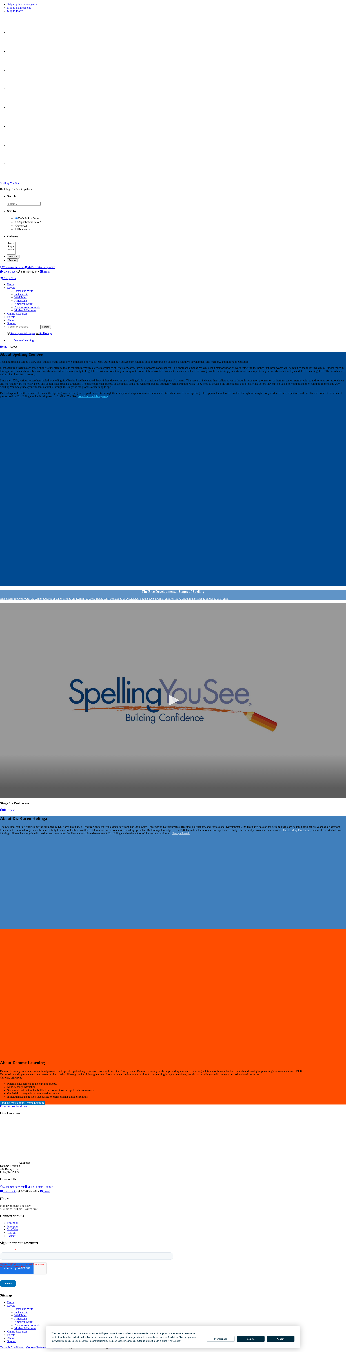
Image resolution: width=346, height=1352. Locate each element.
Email (46, 271)
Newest (22, 225)
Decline (250, 1339)
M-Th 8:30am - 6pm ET (41, 267)
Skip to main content (19, 7)
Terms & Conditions (12, 1347)
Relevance (24, 229)
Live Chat (9, 271)
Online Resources (17, 1331)
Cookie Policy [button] (101, 1341)
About (10, 1338)
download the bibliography (93, 396)
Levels (11, 1305)
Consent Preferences (38, 1347)
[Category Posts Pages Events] (11, 253)
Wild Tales (20, 1315)
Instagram (12, 1226)
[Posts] (11, 243)
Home (3, 346)
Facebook (12, 1222)
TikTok (11, 1232)
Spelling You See (9, 183)
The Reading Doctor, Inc (297, 830)
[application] (173, 700)
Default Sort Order (28, 218)
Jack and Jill (21, 1312)
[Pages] (11, 246)
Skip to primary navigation (22, 4)
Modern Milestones (25, 1328)
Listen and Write (23, 1308)
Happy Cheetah (181, 833)
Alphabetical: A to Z (29, 222)
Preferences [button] (174, 1341)
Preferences (220, 1339)
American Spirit (23, 1321)
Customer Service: (14, 267)
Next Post (21, 1106)
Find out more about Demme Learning (22, 1102)
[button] (173, 700)
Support (11, 1341)
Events (11, 1334)
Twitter (11, 1235)
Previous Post (7, 1106)
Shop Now (9, 278)
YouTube (12, 1229)
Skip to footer (15, 10)
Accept (280, 1339)
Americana (20, 1318)
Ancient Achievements (27, 1325)
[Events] (11, 249)
